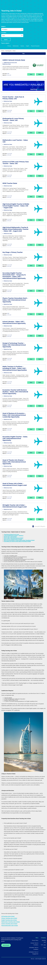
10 (43, 526)
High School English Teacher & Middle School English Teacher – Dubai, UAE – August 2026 (16, 205)
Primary (9, 46)
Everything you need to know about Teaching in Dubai (17, 541)
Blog (45, 947)
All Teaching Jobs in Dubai (7, 916)
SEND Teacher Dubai (10, 183)
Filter (23, 53)
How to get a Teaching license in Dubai (13, 538)
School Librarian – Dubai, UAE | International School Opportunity (14, 322)
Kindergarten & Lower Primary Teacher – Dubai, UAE (13, 119)
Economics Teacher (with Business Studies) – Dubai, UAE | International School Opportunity (15, 391)
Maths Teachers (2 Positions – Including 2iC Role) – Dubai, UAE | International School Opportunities (15, 368)
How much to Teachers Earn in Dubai (13, 539)
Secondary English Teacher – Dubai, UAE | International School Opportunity (15, 438)
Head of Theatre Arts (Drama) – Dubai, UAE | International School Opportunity (14, 462)
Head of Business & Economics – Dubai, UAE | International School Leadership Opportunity (14, 415)
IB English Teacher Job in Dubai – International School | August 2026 (15, 506)
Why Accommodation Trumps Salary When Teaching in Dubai (19, 540)
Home (2, 50)
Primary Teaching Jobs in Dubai (9, 918)
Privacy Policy (35, 940)
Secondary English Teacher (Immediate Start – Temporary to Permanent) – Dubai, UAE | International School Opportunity (14, 275)
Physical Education (35, 46)
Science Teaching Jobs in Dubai (9, 923)
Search (5, 39)
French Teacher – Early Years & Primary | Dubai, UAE (13, 98)
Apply (39, 74)
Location (3, 32)
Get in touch (6, 945)
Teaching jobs (8, 50)
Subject (3, 26)
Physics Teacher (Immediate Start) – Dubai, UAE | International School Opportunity (15, 300)
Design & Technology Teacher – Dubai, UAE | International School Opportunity (14, 345)
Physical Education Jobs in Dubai (9, 925)
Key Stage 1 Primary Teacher (13, 252)
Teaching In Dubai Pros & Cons (11, 534)
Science (22, 46)
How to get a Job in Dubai (10, 536)
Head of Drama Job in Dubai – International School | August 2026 (15, 484)
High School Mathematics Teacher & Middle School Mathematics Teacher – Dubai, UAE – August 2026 (15, 229)
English (27, 46)
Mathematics (16, 46)
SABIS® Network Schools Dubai (14, 60)
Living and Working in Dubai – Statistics (13, 535)
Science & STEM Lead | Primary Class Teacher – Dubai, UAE (16, 162)
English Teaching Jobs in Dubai (9, 920)
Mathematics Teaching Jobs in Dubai (10, 921)
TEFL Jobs (43, 944)
